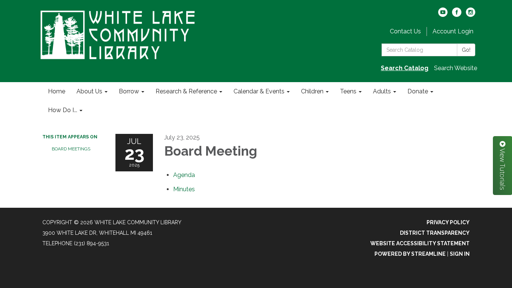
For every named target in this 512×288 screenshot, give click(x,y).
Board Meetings (71, 149)
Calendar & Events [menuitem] (259, 91)
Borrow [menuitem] (129, 91)
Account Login (453, 31)
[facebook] (456, 14)
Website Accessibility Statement (420, 243)
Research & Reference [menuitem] (186, 91)
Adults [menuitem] (382, 91)
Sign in (460, 254)
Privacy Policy (448, 222)
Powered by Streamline (410, 254)
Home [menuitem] (56, 91)
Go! (466, 50)
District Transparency (435, 233)
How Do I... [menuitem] (62, 110)
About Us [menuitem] (89, 91)
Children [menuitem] (312, 91)
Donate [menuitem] (417, 91)
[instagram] (470, 14)
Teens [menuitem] (348, 91)
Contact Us (405, 31)
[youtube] (443, 14)
